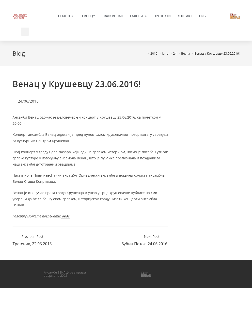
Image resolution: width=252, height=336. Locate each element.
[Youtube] (132, 274)
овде (65, 216)
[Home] (144, 53)
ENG (202, 16)
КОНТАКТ (184, 16)
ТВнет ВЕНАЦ (112, 16)
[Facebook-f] (108, 274)
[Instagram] (120, 274)
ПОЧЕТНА (66, 16)
